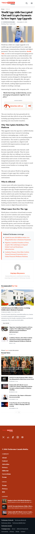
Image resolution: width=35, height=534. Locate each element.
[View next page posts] (19, 412)
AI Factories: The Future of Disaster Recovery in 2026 (20, 396)
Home (2, 9)
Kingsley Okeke (7, 312)
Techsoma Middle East (18, 523)
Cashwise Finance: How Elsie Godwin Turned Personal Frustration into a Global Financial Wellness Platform (17, 254)
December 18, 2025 (14, 408)
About (4, 458)
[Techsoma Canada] (11, 3)
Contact (5, 461)
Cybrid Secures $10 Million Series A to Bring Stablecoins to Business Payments (15, 309)
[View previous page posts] (16, 412)
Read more (7, 323)
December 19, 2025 (14, 399)
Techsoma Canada (6, 526)
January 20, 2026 (13, 392)
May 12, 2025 (12, 343)
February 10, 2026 (7, 373)
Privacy (5, 467)
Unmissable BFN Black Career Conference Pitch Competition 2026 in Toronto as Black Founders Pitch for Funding (20, 387)
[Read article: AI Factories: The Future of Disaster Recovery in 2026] (4, 397)
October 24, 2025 (16, 312)
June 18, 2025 (12, 334)
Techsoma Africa (6, 523)
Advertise (5, 464)
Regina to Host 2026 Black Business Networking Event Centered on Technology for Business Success (17, 369)
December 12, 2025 (22, 22)
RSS (3, 492)
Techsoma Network (20, 520)
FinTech (8, 9)
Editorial (5, 471)
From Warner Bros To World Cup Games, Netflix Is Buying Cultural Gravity (19, 404)
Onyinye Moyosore (9, 22)
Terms (4, 477)
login (6, 350)
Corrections (6, 474)
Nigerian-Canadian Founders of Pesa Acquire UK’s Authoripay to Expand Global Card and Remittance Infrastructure (20, 329)
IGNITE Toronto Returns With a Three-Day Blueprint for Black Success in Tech (21, 378)
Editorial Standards (22, 529)
